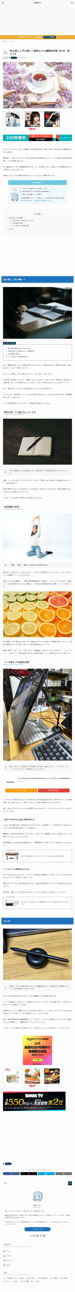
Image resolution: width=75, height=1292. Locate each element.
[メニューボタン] (3, 3)
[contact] (44, 1235)
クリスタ (15, 1281)
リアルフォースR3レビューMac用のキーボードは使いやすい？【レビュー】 (44, 903)
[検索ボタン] (72, 3)
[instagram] (34, 1235)
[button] (11, 1173)
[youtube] (37, 1235)
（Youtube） (14, 190)
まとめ (11, 229)
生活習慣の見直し (18, 223)
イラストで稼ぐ (30, 1278)
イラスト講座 (63, 1278)
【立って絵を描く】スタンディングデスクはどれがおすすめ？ (42, 856)
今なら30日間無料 (50, 37)
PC (16, 1278)
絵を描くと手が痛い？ (17, 218)
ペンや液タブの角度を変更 (21, 225)
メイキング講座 (24, 1281)
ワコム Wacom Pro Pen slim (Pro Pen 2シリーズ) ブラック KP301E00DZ (43, 778)
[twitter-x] (31, 1235)
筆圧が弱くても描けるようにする (23, 220)
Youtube (21, 1278)
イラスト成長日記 (42, 1278)
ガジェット (10, 1260)
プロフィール (37, 1229)
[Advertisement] (37, 20)
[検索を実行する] (70, 1183)
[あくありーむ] (37, 3)
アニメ (8, 1251)
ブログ (8, 1265)
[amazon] (41, 1235)
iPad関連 (9, 1278)
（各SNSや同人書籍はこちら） (42, 200)
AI (4, 1278)
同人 (32, 1281)
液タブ (38, 1281)
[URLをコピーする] (63, 1173)
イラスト (14, 57)
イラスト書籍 (53, 1278)
